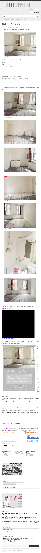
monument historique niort (31, 522)
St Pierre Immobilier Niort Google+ (34, 9)
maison (31, 521)
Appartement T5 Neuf (6, 530)
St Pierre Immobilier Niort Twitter (32, 9)
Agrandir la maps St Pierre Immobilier (8, 338)
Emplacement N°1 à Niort (18, 451)
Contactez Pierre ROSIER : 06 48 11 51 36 (9, 82)
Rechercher (36, 12)
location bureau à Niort (14, 521)
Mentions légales (5, 551)
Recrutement (10, 551)
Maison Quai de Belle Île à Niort (15, 539)
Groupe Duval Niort (21, 517)
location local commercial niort (23, 521)
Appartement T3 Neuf (6, 532)
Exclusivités (31, 538)
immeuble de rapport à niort (9, 518)
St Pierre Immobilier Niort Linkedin (36, 9)
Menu (4, 16)
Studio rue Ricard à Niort (24, 19)
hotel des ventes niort (33, 517)
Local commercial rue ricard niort (7, 521)
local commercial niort (23, 520)
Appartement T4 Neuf (6, 531)
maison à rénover (18, 522)
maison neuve (14, 522)
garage (3, 517)
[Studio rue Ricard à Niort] (20, 44)
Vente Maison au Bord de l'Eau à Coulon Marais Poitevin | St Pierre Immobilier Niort (15, 538)
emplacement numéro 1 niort (12, 516)
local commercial (12, 520)
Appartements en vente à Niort (15, 423)
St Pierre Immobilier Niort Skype (38, 9)
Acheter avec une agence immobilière (15, 542)
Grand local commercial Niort (9, 517)
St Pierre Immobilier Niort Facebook (29, 9)
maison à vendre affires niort (24, 522)
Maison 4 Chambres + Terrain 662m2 (8, 529)
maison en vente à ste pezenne (8, 522)
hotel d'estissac (28, 517)
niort (10, 523)
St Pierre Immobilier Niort (6, 19)
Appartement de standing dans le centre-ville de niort (14, 513)
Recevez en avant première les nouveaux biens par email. (14, 479)
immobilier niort (30, 518)
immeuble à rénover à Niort (22, 518)
